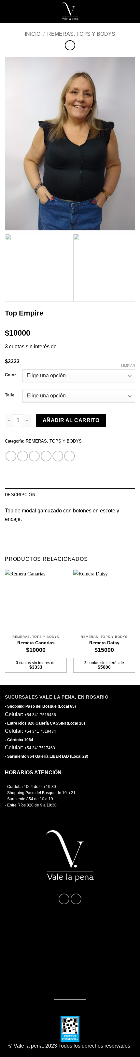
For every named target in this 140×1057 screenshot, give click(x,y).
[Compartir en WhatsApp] (11, 456)
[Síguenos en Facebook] (64, 899)
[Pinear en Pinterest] (57, 456)
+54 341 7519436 (40, 715)
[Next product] (70, 45)
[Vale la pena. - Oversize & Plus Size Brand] (70, 11)
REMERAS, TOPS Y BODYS (81, 34)
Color (10, 375)
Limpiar (128, 365)
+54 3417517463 (39, 748)
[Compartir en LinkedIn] (69, 456)
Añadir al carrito (71, 420)
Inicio (32, 34)
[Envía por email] (46, 456)
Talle (9, 395)
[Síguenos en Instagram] (76, 899)
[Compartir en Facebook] (22, 456)
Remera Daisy (104, 642)
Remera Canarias (36, 642)
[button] (11, 11)
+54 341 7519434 (40, 731)
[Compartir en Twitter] (34, 456)
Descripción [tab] (20, 494)
